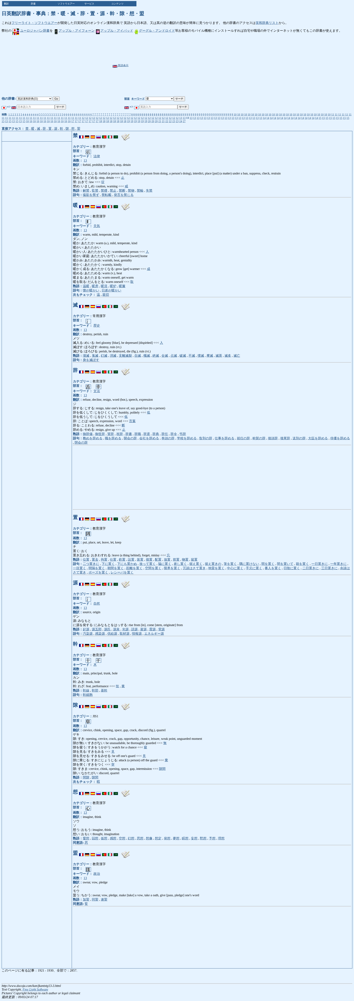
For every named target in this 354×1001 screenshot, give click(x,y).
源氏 (107, 629)
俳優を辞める (340, 438)
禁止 (113, 190)
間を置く (268, 564)
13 (180, 117)
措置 (149, 559)
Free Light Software (35, 989)
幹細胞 (88, 694)
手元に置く (254, 568)
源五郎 (97, 629)
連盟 (104, 899)
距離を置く (134, 568)
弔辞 (182, 434)
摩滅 (209, 355)
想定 (158, 838)
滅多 (228, 355)
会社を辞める (149, 438)
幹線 (86, 690)
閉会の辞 (81, 442)
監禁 (95, 190)
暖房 (95, 286)
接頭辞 (273, 438)
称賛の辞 (259, 438)
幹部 (95, 690)
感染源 (100, 633)
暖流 (104, 286)
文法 (96, 391)
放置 (167, 559)
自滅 (137, 355)
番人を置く (273, 568)
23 (173, 121)
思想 (140, 838)
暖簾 (122, 286)
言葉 (132, 421)
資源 (143, 629)
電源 (161, 629)
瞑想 (185, 838)
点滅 (173, 355)
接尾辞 (285, 438)
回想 (95, 838)
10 (235, 114)
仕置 (113, 559)
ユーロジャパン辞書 (35, 30)
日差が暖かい (111, 290)
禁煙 (104, 190)
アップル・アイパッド (116, 30)
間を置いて (285, 564)
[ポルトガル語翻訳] (104, 135)
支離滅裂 (125, 355)
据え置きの (213, 564)
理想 (221, 838)
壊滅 (86, 355)
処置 (122, 559)
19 (128, 121)
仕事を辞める (224, 438)
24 (180, 121)
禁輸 (140, 190)
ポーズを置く (98, 572)
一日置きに (319, 564)
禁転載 (106, 195)
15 (320, 117)
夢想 (176, 838)
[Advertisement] (187, 65)
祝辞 (119, 434)
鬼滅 (95, 355)
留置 (194, 559)
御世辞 (100, 434)
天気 (96, 226)
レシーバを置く (122, 572)
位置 (86, 559)
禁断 (122, 190)
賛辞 (110, 434)
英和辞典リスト (267, 23)
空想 (122, 838)
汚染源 (88, 633)
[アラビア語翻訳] (115, 135)
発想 (167, 838)
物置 (185, 559)
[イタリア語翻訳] (110, 135)
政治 (96, 873)
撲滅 (200, 355)
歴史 (96, 325)
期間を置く (115, 568)
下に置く (108, 564)
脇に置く (164, 564)
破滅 (182, 355)
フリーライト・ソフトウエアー (34, 23)
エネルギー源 (154, 633)
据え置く (195, 564)
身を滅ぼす (91, 360)
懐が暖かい (91, 290)
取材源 (124, 633)
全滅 (164, 355)
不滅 (191, 355)
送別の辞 (299, 438)
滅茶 (219, 355)
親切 (105, 294)
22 (166, 121)
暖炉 (113, 286)
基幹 (104, 690)
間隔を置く (96, 568)
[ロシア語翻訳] (98, 135)
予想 (212, 838)
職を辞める (113, 438)
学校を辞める (187, 438)
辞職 (137, 434)
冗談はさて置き (194, 568)
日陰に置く (292, 568)
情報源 (137, 633)
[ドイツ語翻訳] (87, 135)
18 (100, 121)
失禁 (149, 190)
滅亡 (237, 355)
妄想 (194, 838)
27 (184, 121)
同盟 (95, 899)
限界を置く (172, 568)
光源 (125, 629)
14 (264, 117)
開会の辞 (130, 438)
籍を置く (302, 564)
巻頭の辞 (168, 438)
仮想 (104, 838)
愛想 (86, 838)
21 (159, 121)
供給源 (112, 633)
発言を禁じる (124, 195)
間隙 (86, 777)
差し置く (180, 564)
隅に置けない (249, 564)
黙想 (203, 838)
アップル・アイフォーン (77, 30)
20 (149, 121)
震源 (152, 629)
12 (83, 117)
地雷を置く (216, 568)
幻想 (131, 838)
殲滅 (146, 355)
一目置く (79, 568)
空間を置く (153, 568)
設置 (131, 559)
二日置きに (310, 568)
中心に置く (235, 568)
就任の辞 (243, 438)
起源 (86, 629)
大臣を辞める (318, 438)
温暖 (86, 286)
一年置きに (338, 564)
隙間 (162, 768)
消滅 (113, 355)
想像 (149, 838)
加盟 (86, 899)
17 (72, 121)
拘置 (104, 559)
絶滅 (155, 355)
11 (332, 114)
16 (27, 121)
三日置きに (329, 568)
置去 (95, 559)
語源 (134, 629)
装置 (140, 559)
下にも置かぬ (127, 564)
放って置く (147, 564)
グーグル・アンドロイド (157, 30)
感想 (113, 838)
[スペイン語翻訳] (93, 135)
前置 (176, 559)
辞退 (146, 434)
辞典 (155, 434)
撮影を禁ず (91, 195)
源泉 (116, 629)
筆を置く (230, 564)
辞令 (173, 434)
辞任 (164, 434)
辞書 (128, 434)
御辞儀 (88, 434)
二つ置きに (91, 564)
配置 (158, 559)
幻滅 (104, 355)
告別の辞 (205, 438)
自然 (96, 603)
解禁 (86, 190)
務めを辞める (92, 438)
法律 (96, 156)
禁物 (131, 190)
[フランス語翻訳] (81, 135)
